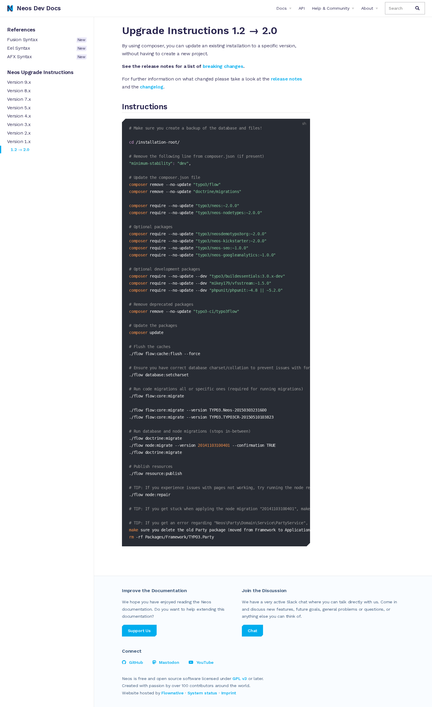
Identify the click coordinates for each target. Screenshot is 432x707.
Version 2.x (19, 133)
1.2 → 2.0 (20, 149)
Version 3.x (19, 124)
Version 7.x (19, 99)
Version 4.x (19, 116)
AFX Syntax (46, 56)
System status (202, 693)
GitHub (136, 662)
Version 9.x (19, 82)
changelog (151, 87)
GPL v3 (239, 678)
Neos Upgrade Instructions (40, 72)
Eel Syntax (46, 48)
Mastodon (169, 662)
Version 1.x (19, 141)
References (21, 30)
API (302, 8)
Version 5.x (19, 107)
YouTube (205, 662)
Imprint (228, 693)
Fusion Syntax (46, 39)
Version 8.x (19, 90)
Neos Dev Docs (39, 8)
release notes (286, 79)
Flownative (172, 693)
